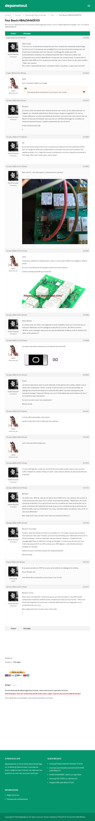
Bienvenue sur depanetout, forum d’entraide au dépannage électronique (28, 24)
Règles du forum (13, 795)
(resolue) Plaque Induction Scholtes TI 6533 (66, 764)
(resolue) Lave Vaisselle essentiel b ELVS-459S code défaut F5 (66, 769)
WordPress (80, 817)
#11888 (86, 340)
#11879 (86, 100)
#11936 (86, 523)
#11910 (86, 488)
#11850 (86, 73)
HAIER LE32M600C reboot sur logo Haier (65, 775)
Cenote (52, 817)
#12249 (86, 562)
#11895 (86, 463)
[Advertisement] (47, 725)
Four (79, 24)
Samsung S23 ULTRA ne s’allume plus (63, 779)
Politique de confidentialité (17, 799)
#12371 (86, 587)
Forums (54, 24)
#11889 (86, 375)
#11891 (86, 411)
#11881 (86, 166)
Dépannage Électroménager (67, 24)
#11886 (86, 315)
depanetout (16, 6)
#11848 (86, 38)
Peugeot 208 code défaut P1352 (61, 782)
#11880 (86, 137)
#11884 (86, 251)
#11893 (86, 437)
